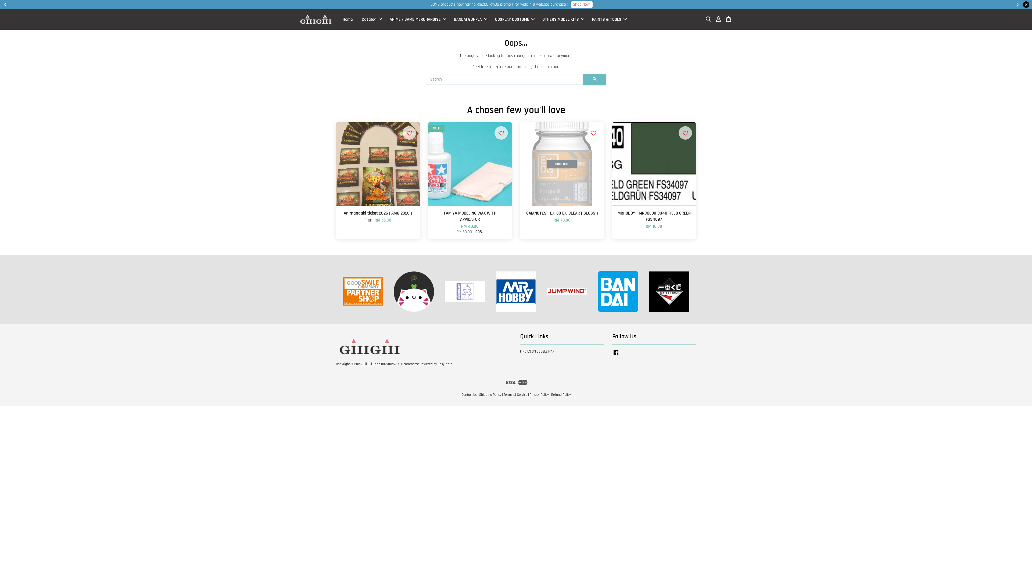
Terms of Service (515, 395)
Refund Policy (561, 395)
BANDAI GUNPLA (468, 19)
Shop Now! (581, 4)
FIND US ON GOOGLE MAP (537, 351)
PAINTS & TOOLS (606, 19)
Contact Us (469, 395)
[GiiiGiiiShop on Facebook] (616, 355)
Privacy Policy (539, 395)
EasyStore (445, 364)
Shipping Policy (490, 395)
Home (348, 19)
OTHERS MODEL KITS (560, 19)
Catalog (369, 19)
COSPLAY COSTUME (512, 19)
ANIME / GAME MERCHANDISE (415, 19)
